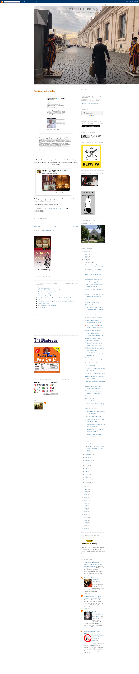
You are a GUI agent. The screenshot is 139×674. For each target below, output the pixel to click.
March (87, 477)
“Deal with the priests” (91, 409)
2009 (85, 523)
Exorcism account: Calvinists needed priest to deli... (93, 443)
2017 (85, 500)
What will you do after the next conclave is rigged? (94, 281)
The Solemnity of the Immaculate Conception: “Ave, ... (94, 420)
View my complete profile (53, 407)
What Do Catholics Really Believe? (92, 632)
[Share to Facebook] (41, 211)
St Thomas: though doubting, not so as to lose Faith (94, 349)
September (88, 460)
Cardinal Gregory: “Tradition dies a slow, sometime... (95, 412)
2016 (85, 503)
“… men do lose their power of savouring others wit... (94, 430)
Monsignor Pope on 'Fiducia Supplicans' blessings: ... (93, 339)
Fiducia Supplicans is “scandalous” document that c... (95, 359)
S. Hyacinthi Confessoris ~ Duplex (93, 598)
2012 (85, 514)
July (86, 466)
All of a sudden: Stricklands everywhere (93, 276)
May (87, 471)
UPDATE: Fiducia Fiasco (92, 302)
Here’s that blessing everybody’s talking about (94, 354)
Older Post (75, 226)
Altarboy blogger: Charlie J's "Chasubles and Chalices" (98, 614)
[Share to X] (39, 211)
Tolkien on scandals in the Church (95, 373)
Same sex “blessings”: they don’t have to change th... (94, 377)
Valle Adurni (42, 307)
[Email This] (35, 211)
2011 (85, 517)
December (88, 262)
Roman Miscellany (43, 304)
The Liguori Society (90, 611)
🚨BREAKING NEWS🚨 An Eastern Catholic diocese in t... (94, 326)
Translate (95, 116)
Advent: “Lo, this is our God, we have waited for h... (94, 400)
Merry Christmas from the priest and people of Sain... (94, 286)
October (87, 457)
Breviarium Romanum (91, 578)
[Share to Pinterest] (43, 211)
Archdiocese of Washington (92, 562)
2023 (85, 260)
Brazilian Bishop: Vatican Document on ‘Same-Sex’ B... (94, 266)
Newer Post (37, 226)
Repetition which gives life (93, 434)
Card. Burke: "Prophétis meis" (96, 580)
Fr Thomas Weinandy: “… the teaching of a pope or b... (93, 344)
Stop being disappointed (92, 363)
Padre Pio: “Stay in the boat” (93, 416)
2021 (85, 489)
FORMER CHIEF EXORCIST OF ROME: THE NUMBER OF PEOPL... (94, 449)
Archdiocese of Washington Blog (47, 292)
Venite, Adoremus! (90, 315)
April (87, 474)
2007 (85, 528)
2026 (85, 251)
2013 (85, 512)
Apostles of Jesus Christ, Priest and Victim (50, 290)
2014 (85, 509)
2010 (85, 520)
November (88, 454)
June (87, 468)
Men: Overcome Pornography (93, 330)
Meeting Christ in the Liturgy (90, 103)
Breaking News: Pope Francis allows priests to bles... (93, 387)
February (88, 480)
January (87, 483)
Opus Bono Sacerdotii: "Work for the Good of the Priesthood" (56, 302)
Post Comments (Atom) (48, 230)
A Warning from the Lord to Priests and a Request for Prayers (93, 565)
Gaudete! (87, 396)
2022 (85, 486)
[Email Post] (66, 208)
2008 (85, 526)
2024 (85, 257)
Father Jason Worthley (44, 294)
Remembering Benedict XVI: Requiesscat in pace (93, 271)
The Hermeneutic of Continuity (47, 306)
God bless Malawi (90, 366)
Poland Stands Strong (91, 305)
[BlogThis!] (37, 211)
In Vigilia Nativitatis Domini (93, 318)
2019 (85, 495)
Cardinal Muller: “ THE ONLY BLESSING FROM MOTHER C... (94, 310)
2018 (85, 497)
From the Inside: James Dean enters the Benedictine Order (55, 298)
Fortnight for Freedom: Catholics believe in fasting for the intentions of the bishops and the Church (98, 639)
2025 (85, 254)
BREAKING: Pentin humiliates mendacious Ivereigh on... (94, 295)
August (87, 463)
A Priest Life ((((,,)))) (86, 9)
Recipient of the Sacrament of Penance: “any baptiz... (93, 392)
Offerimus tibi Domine (44, 300)
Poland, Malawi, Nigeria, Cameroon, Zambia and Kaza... (94, 334)
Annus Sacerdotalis (43, 288)
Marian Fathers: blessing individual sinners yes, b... (93, 321)
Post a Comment (38, 223)
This (86, 299)
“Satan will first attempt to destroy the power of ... (95, 369)
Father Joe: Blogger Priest (45, 296)
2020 (85, 492)
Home (56, 226)
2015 (85, 506)
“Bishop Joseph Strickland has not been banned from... (95, 425)
